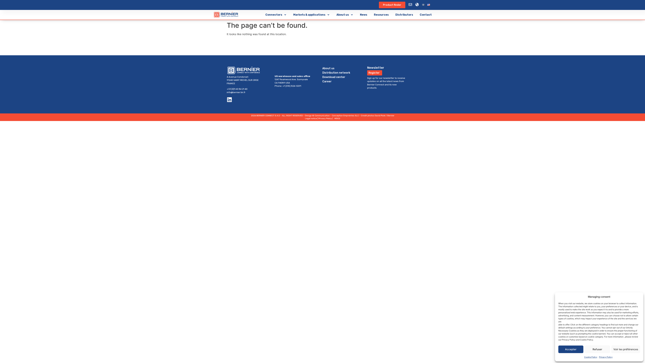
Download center (333, 77)
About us (342, 14)
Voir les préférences (625, 349)
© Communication (321, 115)
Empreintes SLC (351, 115)
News (363, 14)
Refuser (597, 349)
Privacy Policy (606, 357)
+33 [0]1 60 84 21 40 (237, 89)
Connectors (273, 14)
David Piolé (380, 115)
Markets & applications (309, 14)
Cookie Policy (590, 357)
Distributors (404, 14)
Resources (381, 14)
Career (327, 81)
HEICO (337, 118)
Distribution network (336, 72)
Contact (426, 14)
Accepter (570, 349)
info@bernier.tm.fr (236, 92)
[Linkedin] (229, 99)
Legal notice (311, 118)
